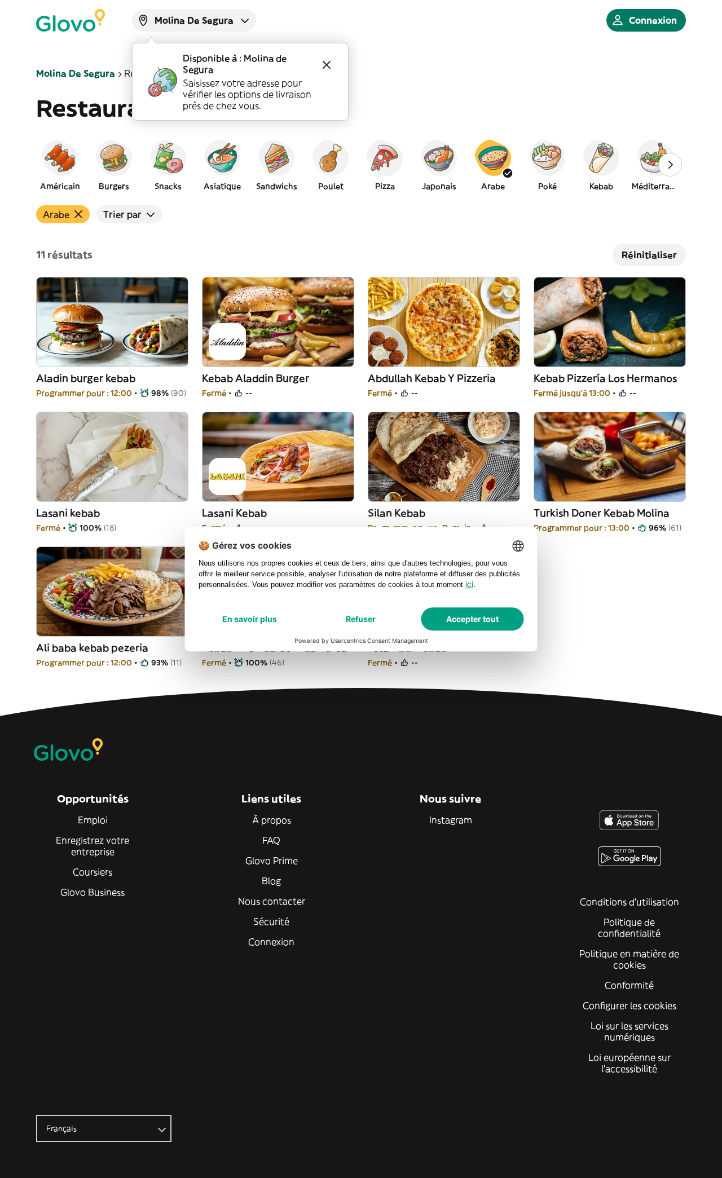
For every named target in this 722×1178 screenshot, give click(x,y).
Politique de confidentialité (629, 927)
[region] (361, 165)
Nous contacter (271, 901)
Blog (271, 880)
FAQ (271, 840)
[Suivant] (670, 164)
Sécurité (271, 921)
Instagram (450, 820)
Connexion (271, 941)
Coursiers (92, 871)
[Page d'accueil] (70, 20)
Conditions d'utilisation (629, 901)
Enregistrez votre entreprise (92, 846)
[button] (59, 165)
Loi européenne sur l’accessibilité (629, 1063)
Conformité (629, 985)
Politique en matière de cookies (629, 959)
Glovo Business (92, 892)
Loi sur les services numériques (629, 1031)
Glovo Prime (271, 860)
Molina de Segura (75, 73)
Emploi (93, 820)
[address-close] (326, 65)
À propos (271, 820)
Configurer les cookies (629, 1005)
